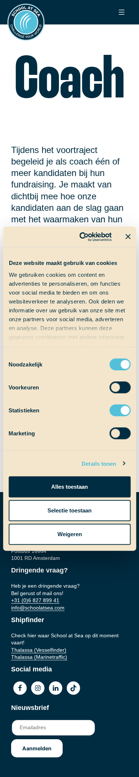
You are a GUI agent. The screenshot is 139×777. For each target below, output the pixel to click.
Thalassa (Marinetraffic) (39, 657)
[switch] (112, 385)
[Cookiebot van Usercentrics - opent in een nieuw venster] (83, 237)
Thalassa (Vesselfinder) (38, 650)
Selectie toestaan (69, 510)
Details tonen (99, 463)
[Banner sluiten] (127, 236)
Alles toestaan (69, 487)
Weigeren (69, 534)
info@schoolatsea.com (37, 608)
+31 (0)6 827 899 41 (35, 600)
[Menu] (121, 12)
